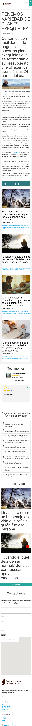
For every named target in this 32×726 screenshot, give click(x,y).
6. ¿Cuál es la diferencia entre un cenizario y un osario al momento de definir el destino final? (15, 452)
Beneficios (4, 719)
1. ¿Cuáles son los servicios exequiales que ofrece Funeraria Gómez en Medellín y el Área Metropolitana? (15, 424)
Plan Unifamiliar (5, 708)
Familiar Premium (6, 711)
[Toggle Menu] (26, 3)
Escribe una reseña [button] (18, 380)
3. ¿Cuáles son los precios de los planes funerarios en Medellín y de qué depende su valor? (15, 436)
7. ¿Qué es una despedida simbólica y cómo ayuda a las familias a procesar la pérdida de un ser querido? (16, 457)
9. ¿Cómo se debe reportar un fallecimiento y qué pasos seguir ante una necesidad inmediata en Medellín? (15, 469)
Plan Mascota (5, 704)
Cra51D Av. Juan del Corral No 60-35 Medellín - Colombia (15, 690)
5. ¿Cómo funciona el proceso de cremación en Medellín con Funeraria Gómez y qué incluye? (15, 446)
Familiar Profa (5, 709)
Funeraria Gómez (17, 152)
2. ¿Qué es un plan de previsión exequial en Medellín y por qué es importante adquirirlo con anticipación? (16, 430)
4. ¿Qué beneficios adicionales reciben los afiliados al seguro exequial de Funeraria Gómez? (16, 441)
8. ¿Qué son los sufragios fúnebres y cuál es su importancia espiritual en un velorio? (15, 462)
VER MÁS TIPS (16, 584)
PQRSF (3, 720)
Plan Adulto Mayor (6, 706)
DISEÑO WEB (13, 725)
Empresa (4, 717)
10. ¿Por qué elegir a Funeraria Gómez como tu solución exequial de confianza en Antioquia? (15, 475)
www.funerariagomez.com (8, 179)
